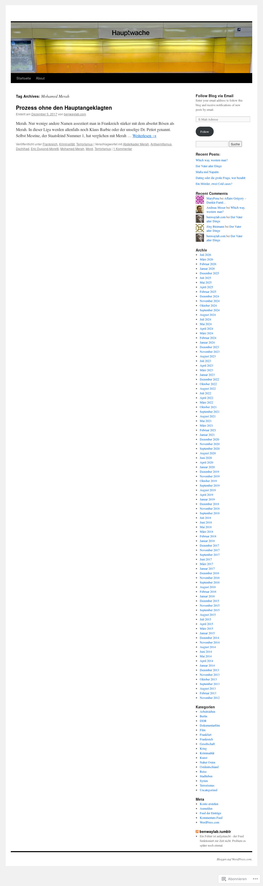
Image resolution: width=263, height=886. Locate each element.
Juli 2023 (205, 361)
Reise (203, 771)
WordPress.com (209, 822)
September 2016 (210, 582)
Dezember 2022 (209, 379)
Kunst (203, 758)
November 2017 (210, 550)
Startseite (23, 78)
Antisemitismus (161, 144)
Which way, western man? (212, 160)
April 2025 (206, 287)
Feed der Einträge (210, 813)
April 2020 (206, 462)
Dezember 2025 (209, 273)
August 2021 (208, 416)
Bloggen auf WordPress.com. (234, 859)
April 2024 (206, 328)
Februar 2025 (208, 291)
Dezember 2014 (209, 638)
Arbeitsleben (207, 711)
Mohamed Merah (72, 148)
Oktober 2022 (208, 384)
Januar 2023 (207, 374)
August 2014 (208, 647)
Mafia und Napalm (207, 172)
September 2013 (210, 684)
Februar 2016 (208, 591)
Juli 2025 (205, 278)
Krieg (203, 748)
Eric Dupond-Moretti (45, 148)
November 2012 (210, 698)
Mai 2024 (206, 324)
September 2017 (210, 554)
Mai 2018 (206, 527)
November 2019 (210, 476)
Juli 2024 (205, 319)
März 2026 (206, 259)
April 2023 (206, 365)
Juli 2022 (205, 393)
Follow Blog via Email (214, 95)
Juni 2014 (206, 651)
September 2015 (210, 610)
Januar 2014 (207, 665)
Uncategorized (208, 790)
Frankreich (50, 144)
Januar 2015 (207, 633)
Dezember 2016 (209, 573)
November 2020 (210, 444)
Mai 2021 (206, 421)
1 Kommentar (122, 148)
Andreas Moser (216, 207)
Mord (89, 148)
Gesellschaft (207, 744)
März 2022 (206, 402)
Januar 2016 (207, 596)
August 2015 (208, 614)
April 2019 (206, 494)
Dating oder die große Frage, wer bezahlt (220, 178)
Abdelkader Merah (136, 144)
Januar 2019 (207, 499)
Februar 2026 (208, 264)
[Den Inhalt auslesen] (197, 831)
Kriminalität (67, 144)
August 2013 (208, 688)
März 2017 (206, 564)
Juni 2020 (206, 458)
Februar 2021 (208, 430)
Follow (204, 131)
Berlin (203, 716)
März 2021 (206, 425)
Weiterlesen (144, 135)
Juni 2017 (206, 559)
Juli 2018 (205, 518)
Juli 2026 (205, 255)
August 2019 (208, 490)
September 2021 (210, 411)
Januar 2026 (207, 268)
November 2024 (210, 301)
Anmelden (206, 808)
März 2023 (206, 370)
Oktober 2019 (208, 481)
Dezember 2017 (209, 545)
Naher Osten (207, 762)
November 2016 (210, 578)
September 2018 (210, 513)
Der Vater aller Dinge (209, 166)
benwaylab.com (75, 114)
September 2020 (210, 448)
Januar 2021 (207, 434)
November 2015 (210, 605)
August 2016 (208, 587)
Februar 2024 (208, 338)
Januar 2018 (207, 541)
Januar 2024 (207, 342)
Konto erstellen (209, 804)
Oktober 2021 (208, 407)
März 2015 (206, 628)
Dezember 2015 (209, 601)
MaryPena (212, 198)
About (40, 78)
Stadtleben (206, 776)
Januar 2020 (207, 467)
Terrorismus (84, 144)
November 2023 (210, 351)
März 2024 (206, 333)
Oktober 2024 (208, 305)
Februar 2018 (208, 536)
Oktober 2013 (208, 679)
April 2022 (206, 398)
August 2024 (208, 315)
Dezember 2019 (209, 471)
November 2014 (210, 642)
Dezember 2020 (209, 439)
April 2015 (206, 624)
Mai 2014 (206, 656)
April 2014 (206, 661)
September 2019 (210, 485)
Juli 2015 (205, 619)
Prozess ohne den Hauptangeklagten (64, 107)
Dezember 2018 (209, 504)
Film (202, 730)
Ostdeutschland (209, 767)
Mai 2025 (206, 282)
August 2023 (208, 356)
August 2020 (208, 453)
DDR (203, 721)
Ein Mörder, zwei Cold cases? (214, 184)
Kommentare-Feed (211, 817)
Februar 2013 (208, 693)
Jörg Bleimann (215, 226)
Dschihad (22, 148)
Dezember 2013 (209, 670)
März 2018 (206, 531)
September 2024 (210, 310)
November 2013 (210, 674)
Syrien (204, 781)
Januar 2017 (207, 568)
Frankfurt (205, 734)
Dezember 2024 (209, 296)
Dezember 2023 (209, 347)
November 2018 (210, 508)
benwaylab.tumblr (215, 831)
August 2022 (208, 388)
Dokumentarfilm (210, 725)
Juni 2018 (206, 522)
